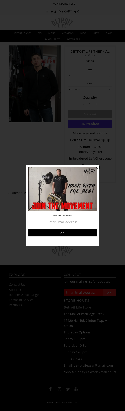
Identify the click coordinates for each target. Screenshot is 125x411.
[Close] (97, 167)
